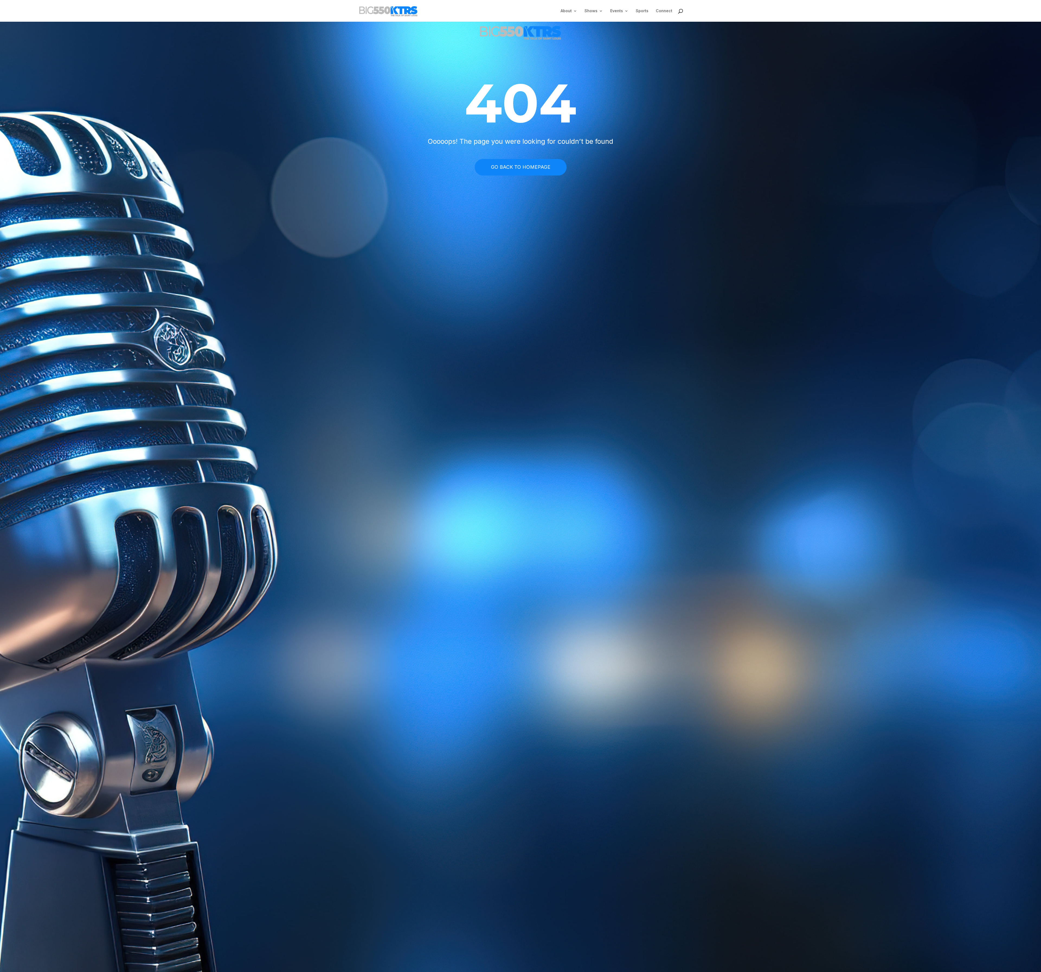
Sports (642, 11)
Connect (664, 11)
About (566, 11)
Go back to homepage (520, 167)
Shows (590, 11)
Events (616, 11)
